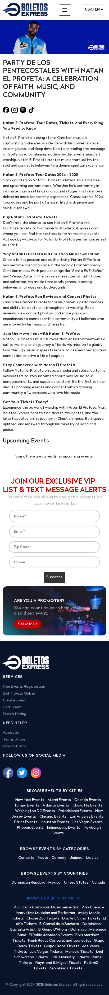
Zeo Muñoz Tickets (65, 968)
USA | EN (92, 10)
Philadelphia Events (75, 811)
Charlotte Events (87, 806)
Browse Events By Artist (54, 898)
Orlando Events (87, 800)
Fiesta (43, 858)
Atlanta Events (56, 806)
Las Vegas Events (87, 822)
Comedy (59, 858)
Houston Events (55, 822)
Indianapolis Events (63, 828)
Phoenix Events (30, 828)
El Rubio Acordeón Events (51, 935)
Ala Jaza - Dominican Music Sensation (46, 907)
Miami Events (59, 800)
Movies (92, 858)
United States (76, 883)
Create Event (14, 700)
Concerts (26, 858)
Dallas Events (25, 822)
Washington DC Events (35, 811)
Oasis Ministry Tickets (70, 957)
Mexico (54, 883)
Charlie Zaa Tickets (43, 919)
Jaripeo (76, 858)
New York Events (29, 800)
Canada (98, 883)
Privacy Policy (14, 746)
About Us (11, 733)
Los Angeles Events (86, 817)
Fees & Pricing (14, 714)
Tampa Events (26, 806)
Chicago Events (52, 817)
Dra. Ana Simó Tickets (81, 919)
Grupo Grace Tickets (61, 946)
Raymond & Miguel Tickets (58, 963)
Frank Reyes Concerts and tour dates (59, 941)
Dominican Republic (28, 883)
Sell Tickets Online (19, 694)
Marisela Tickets (79, 952)
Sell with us (27, 624)
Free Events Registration (24, 687)
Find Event (12, 707)
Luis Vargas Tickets (46, 952)
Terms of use (14, 740)
